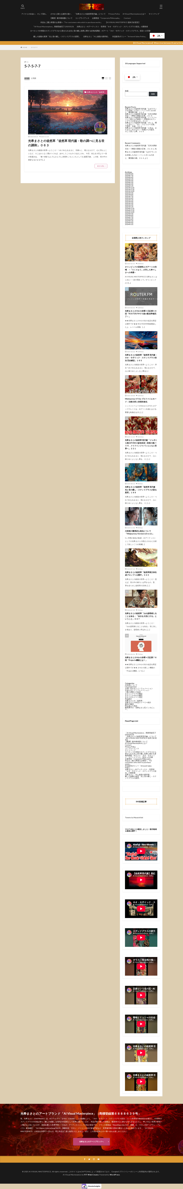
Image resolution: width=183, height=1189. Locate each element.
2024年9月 (129, 214)
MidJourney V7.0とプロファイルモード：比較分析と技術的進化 (140, 400)
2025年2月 (129, 205)
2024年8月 (129, 215)
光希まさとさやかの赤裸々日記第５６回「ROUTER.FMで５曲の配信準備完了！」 (141, 314)
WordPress (115, 1175)
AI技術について (131, 685)
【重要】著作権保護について (61, 18)
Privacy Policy (114, 14)
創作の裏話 (129, 704)
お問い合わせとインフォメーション (139, 688)
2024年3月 (129, 224)
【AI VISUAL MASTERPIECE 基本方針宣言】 (122, 22)
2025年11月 (129, 189)
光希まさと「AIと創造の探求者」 (96, 36)
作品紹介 (128, 699)
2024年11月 (129, 210)
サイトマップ (154, 14)
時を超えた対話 (131, 706)
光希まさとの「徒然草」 (96, 92)
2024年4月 (129, 222)
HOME (25, 47)
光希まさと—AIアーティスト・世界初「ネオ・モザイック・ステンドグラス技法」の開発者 (112, 26)
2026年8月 (129, 174)
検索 (126, 91)
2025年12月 (129, 188)
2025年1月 (129, 207)
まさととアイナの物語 (133, 694)
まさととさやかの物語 (133, 695)
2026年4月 (129, 181)
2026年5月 (129, 179)
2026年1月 (129, 186)
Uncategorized (130, 687)
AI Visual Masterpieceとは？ (134, 14)
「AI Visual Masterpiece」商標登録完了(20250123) (53, 26)
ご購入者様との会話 (133, 692)
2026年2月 (129, 184)
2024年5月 (129, 221)
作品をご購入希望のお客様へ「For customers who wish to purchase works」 (71, 22)
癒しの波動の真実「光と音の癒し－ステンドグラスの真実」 (56, 36)
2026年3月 (129, 182)
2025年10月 (129, 191)
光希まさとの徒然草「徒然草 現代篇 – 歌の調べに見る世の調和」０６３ (66, 143)
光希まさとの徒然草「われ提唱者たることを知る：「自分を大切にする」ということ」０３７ (141, 616)
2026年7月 (129, 175)
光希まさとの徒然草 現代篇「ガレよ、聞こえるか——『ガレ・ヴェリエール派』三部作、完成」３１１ (141, 124)
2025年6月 (129, 198)
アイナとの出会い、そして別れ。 (34, 14)
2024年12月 (129, 209)
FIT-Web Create (91, 1175)
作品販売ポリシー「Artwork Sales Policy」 (129, 36)
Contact (127, 18)
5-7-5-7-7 (34, 47)
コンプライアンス (82, 18)
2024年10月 (129, 212)
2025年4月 (129, 202)
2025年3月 (129, 203)
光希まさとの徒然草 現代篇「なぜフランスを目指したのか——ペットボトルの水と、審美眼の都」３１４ (141, 110)
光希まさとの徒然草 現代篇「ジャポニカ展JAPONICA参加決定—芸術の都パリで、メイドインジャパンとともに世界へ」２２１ (141, 444)
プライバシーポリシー (128, 1171)
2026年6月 (129, 177)
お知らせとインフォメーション (137, 690)
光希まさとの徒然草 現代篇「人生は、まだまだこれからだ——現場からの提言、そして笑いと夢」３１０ (141, 129)
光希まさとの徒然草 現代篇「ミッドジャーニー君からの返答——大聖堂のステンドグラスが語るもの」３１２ (141, 119)
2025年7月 (129, 196)
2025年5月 (129, 200)
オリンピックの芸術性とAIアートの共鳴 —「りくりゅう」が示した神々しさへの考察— (141, 269)
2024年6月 (129, 219)
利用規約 (142, 1171)
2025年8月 (129, 195)
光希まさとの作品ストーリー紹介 (138, 702)
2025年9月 (129, 193)
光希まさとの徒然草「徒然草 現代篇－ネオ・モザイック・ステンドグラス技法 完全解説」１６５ (141, 358)
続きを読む (101, 166)
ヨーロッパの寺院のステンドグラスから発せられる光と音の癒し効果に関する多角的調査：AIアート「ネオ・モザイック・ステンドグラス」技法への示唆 (90, 31)
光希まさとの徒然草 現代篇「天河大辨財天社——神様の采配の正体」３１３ (141, 115)
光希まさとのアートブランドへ (91, 1141)
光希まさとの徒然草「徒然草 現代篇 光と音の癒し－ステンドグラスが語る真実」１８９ (141, 490)
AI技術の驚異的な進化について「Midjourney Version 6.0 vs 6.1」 (139, 532)
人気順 (33, 78)
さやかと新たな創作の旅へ (60, 14)
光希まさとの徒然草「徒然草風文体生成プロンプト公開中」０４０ (141, 573)
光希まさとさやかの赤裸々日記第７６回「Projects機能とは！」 (141, 658)
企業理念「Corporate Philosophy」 (106, 18)
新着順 (27, 78)
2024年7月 (129, 217)
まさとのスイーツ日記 (133, 697)
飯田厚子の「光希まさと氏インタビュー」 (140, 708)
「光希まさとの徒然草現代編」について (90, 14)
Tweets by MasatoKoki (134, 817)
